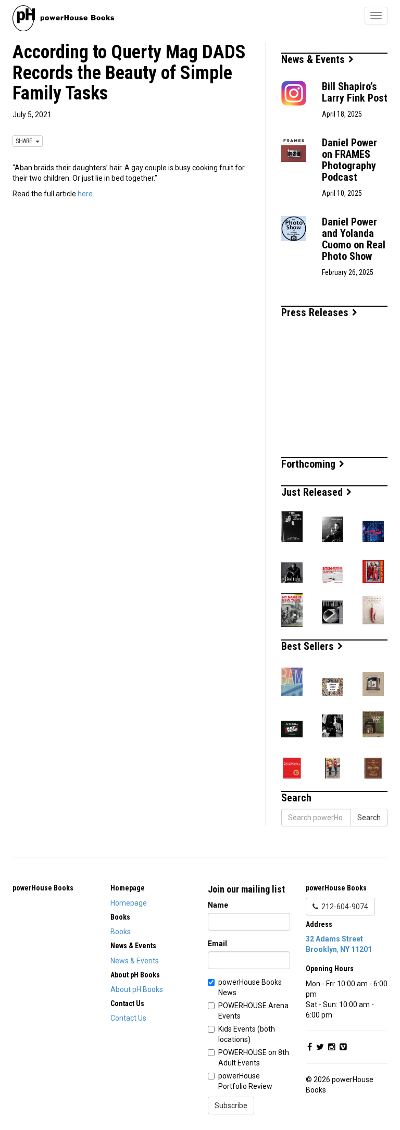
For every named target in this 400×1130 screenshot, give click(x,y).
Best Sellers (308, 646)
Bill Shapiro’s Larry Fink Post (355, 92)
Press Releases (316, 312)
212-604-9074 (343, 906)
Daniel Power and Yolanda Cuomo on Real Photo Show (353, 239)
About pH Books (136, 989)
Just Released (313, 492)
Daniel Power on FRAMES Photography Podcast (349, 159)
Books (120, 931)
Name (218, 905)
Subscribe (231, 1105)
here (85, 194)
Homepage (128, 903)
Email (217, 943)
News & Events (314, 59)
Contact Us (128, 1018)
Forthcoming (309, 464)
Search (369, 817)
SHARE (25, 141)
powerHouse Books (42, 888)
